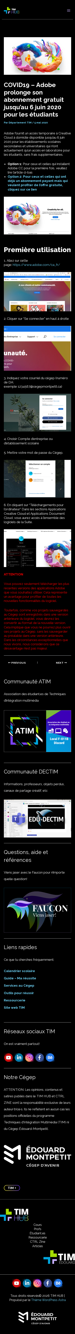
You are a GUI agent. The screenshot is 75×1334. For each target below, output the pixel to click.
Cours (37, 1225)
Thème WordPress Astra (48, 1300)
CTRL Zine (37, 1242)
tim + (12, 1188)
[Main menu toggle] (68, 10)
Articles (37, 1246)
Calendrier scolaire (19, 971)
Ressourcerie (14, 1000)
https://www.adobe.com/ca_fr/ (36, 265)
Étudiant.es (37, 1233)
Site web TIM (14, 1007)
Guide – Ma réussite (20, 978)
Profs (37, 1229)
